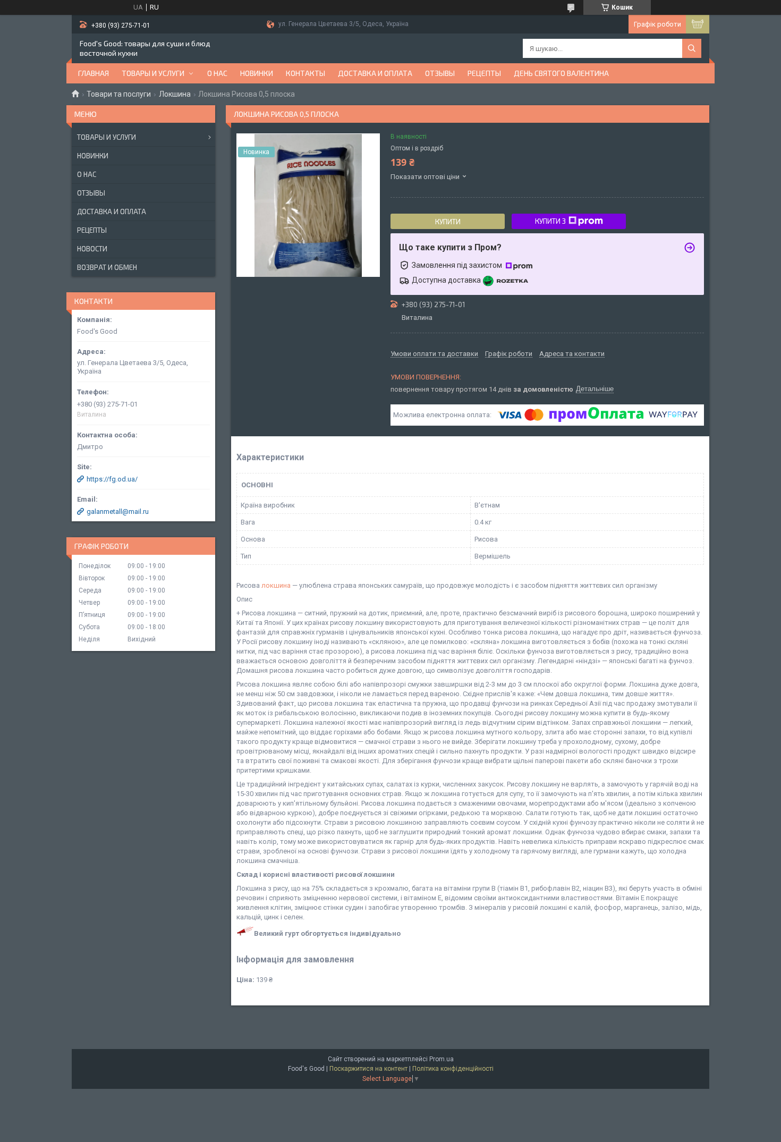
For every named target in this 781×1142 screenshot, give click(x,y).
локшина (276, 585)
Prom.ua (441, 1059)
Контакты (305, 73)
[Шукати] (691, 48)
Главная (93, 73)
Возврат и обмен (107, 267)
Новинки (92, 155)
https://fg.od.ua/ (112, 479)
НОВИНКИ (256, 73)
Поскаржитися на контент (368, 1068)
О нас (217, 73)
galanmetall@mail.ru (118, 511)
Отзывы (440, 73)
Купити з (550, 221)
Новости (92, 248)
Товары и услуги (153, 73)
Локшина (175, 94)
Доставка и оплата (375, 73)
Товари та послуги (119, 94)
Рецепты (484, 73)
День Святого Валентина (561, 73)
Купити (448, 221)
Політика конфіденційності (453, 1068)
